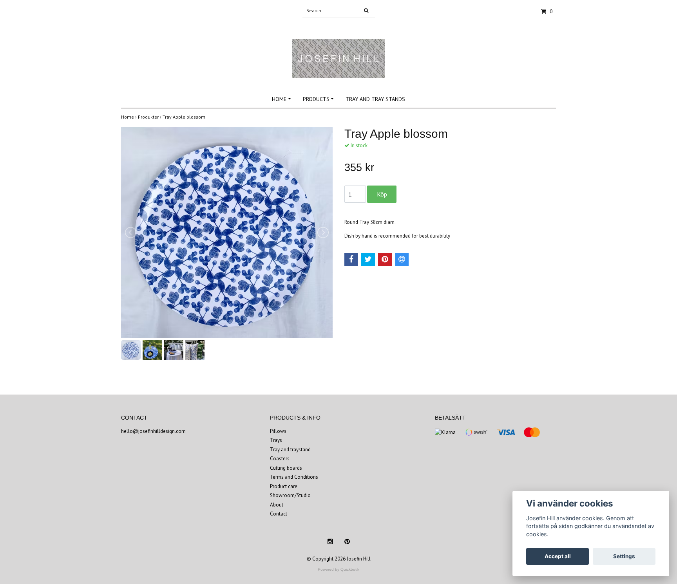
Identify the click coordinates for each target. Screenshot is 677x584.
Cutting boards (286, 468)
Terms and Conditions (294, 477)
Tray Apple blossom (184, 117)
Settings (624, 556)
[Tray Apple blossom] (227, 232)
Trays (276, 440)
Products (316, 99)
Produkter (150, 117)
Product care (283, 486)
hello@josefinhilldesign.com (153, 431)
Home (279, 99)
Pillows (278, 431)
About (276, 504)
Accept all (558, 556)
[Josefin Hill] (338, 50)
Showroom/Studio (290, 495)
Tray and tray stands (375, 99)
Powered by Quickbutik (338, 569)
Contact (278, 513)
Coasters (280, 458)
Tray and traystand (290, 449)
